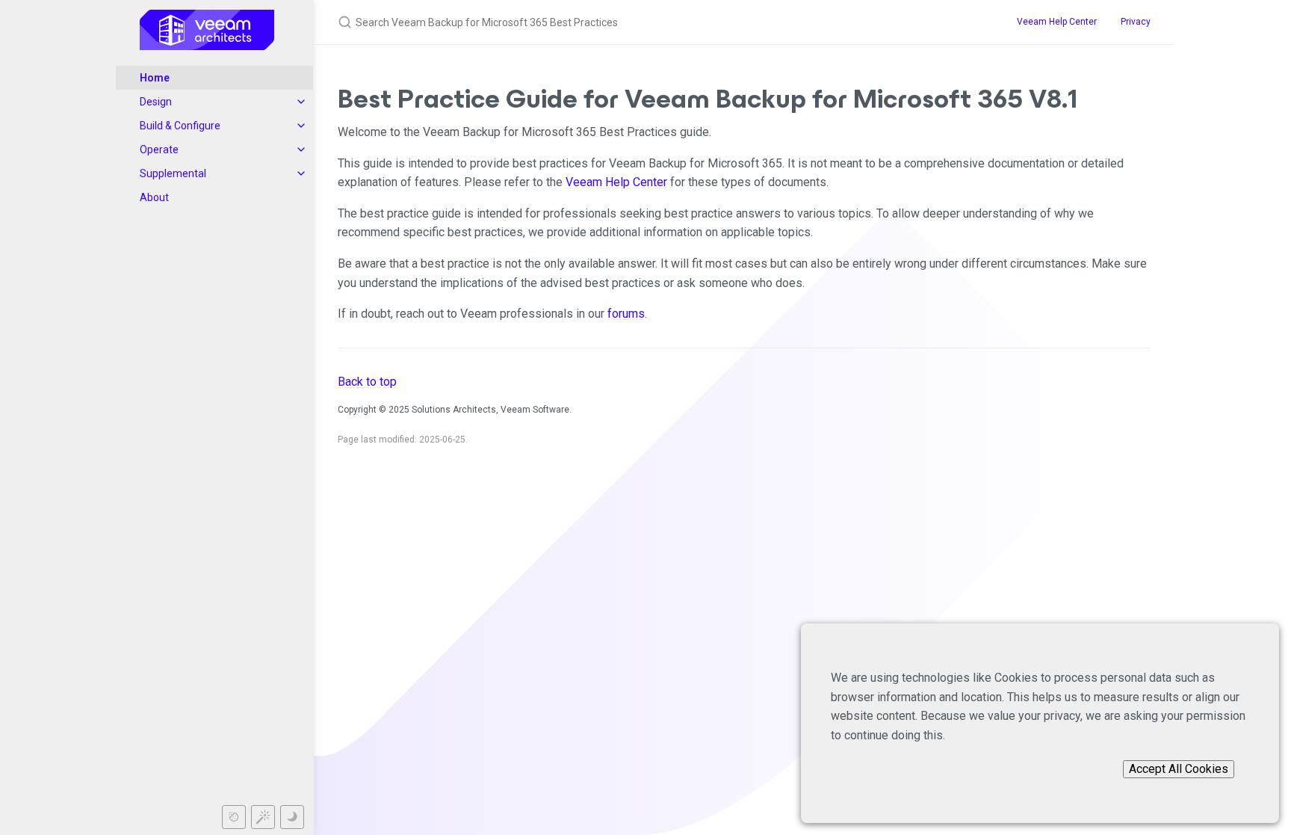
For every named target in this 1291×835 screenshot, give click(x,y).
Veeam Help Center (1057, 21)
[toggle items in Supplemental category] (301, 173)
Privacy (1136, 21)
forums (626, 313)
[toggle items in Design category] (301, 102)
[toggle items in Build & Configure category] (301, 126)
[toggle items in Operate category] (301, 149)
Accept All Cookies (1178, 769)
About (154, 197)
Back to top (367, 382)
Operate (159, 149)
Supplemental (173, 173)
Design (156, 102)
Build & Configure (180, 126)
